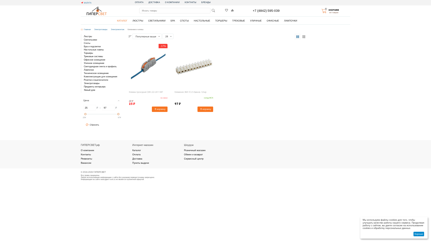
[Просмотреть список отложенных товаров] (226, 11)
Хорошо (418, 234)
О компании (172, 2)
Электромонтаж (117, 29)
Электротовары (100, 29)
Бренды (206, 2)
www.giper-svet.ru (108, 179)
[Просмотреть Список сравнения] (232, 11)
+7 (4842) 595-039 (266, 10)
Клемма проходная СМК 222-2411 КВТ (146, 92)
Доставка (154, 2)
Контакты (190, 2)
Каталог (136, 150)
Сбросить (94, 125)
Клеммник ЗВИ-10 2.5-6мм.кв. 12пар (190, 92)
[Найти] (213, 10)
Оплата (139, 2)
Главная (87, 29)
